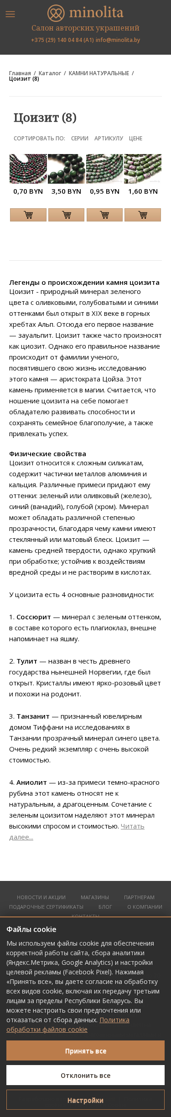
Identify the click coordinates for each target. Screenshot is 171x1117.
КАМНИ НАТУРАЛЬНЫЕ (99, 73)
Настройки (85, 1100)
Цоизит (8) (24, 79)
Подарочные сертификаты (46, 907)
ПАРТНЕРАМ (139, 898)
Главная (20, 73)
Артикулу (108, 138)
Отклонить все (85, 1075)
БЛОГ (105, 907)
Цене (135, 138)
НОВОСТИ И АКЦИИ (41, 898)
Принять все (85, 1050)
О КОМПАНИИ (144, 907)
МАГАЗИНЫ (95, 898)
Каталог (50, 73)
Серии (79, 138)
